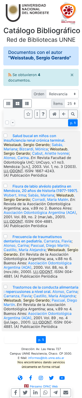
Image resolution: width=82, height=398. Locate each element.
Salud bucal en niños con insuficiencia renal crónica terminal (34, 137)
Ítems (58, 103)
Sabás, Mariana (41, 195)
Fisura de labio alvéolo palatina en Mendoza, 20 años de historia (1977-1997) (40, 188)
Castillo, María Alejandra (25, 249)
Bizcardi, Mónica (33, 149)
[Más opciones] (37, 114)
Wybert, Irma (15, 195)
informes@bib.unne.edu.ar (46, 358)
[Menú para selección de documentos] (13, 123)
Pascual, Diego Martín (50, 245)
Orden (39, 94)
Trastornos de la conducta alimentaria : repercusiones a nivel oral (41, 289)
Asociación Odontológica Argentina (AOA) (40, 212)
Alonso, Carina (16, 157)
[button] (43, 114)
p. (73, 123)
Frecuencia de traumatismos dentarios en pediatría (33, 238)
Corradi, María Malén (50, 199)
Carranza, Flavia (58, 241)
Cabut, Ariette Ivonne (50, 153)
